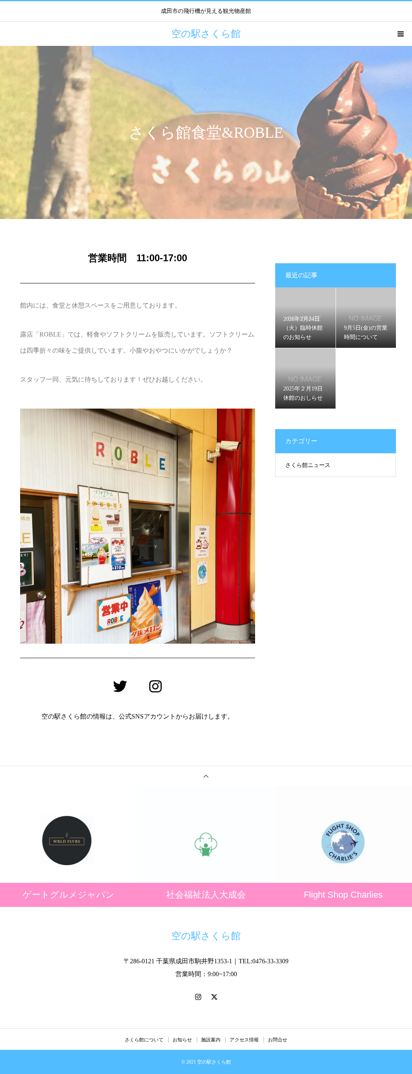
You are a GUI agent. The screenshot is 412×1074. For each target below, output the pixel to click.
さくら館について (144, 1040)
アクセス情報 (244, 1040)
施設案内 (210, 1040)
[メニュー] (400, 34)
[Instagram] (155, 686)
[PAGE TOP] (206, 776)
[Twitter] (120, 686)
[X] (214, 997)
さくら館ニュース (307, 465)
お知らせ (182, 1040)
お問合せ (277, 1040)
